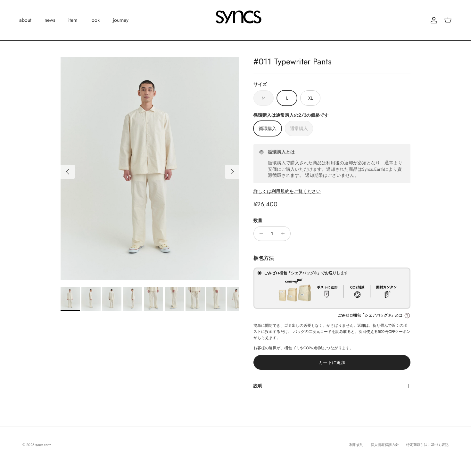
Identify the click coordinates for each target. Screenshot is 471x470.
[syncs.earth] (235, 20)
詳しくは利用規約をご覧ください (287, 191)
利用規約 (356, 444)
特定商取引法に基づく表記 (427, 444)
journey (120, 20)
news (50, 20)
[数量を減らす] (259, 234)
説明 (257, 386)
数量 (257, 221)
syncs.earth (43, 444)
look (95, 20)
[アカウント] (432, 20)
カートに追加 (331, 362)
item (72, 20)
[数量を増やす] (284, 234)
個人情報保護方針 (385, 444)
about (25, 20)
